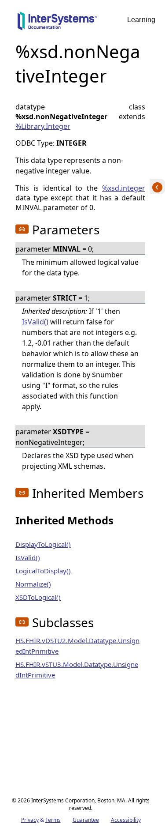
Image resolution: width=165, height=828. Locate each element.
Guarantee (86, 820)
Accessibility (126, 820)
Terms (53, 820)
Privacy (30, 820)
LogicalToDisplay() (43, 570)
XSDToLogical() (38, 597)
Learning (141, 19)
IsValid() (35, 322)
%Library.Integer (42, 126)
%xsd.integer (123, 188)
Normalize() (33, 584)
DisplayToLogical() (43, 544)
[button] (22, 229)
